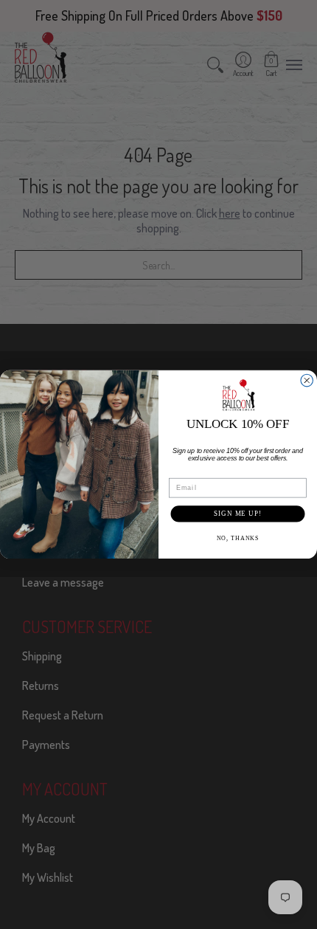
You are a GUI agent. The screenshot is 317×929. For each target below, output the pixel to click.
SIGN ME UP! (238, 513)
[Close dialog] (307, 380)
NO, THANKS (238, 538)
